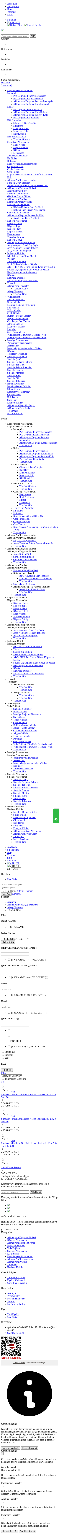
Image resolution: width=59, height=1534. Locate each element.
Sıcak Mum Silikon (16, 261)
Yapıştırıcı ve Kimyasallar (19, 343)
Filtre (3, 1073)
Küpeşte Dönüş (14, 239)
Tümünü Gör (25, 445)
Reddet (21, 1437)
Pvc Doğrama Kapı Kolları (26, 117)
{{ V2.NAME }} (29, 977)
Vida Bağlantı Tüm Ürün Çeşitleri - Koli (26, 334)
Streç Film (12, 400)
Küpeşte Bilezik (15, 231)
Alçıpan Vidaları (15, 324)
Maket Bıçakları (15, 413)
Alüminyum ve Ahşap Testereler (22, 904)
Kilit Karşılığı (19, 134)
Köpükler (11, 275)
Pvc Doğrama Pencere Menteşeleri (29, 96)
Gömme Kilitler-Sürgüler (25, 123)
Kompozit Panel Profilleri (19, 201)
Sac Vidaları (13, 307)
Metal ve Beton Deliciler (19, 386)
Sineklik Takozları (16, 381)
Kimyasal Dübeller (16, 277)
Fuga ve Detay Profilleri (18, 182)
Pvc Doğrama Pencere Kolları (27, 109)
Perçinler (11, 329)
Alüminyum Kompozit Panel (21, 242)
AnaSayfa (12, 3)
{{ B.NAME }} (28, 995)
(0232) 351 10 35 (15, 1332)
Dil (8, 868)
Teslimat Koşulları (16, 1277)
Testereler (11, 283)
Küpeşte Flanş (14, 229)
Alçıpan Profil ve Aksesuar (20, 1259)
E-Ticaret (22, 1363)
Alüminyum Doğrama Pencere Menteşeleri (33, 101)
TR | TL (15, 863)
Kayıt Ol (16, 893)
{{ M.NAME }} (28, 1013)
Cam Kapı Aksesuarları (18, 142)
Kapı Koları (19, 144)
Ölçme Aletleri (14, 394)
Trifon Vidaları (14, 310)
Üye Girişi (12, 879)
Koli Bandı (12, 397)
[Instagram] (8, 1211)
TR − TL (15, 22)
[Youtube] (8, 1208)
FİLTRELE (6, 1070)
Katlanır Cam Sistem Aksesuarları (29, 210)
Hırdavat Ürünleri (15, 383)
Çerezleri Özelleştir (10, 1448)
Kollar (10, 106)
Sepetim (11, 1301)
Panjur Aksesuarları (16, 136)
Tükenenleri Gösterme (15, 1079)
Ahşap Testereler (15, 291)
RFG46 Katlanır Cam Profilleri (28, 207)
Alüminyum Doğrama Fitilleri (21, 188)
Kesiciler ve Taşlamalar (18, 392)
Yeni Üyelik (13, 1314)
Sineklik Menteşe (15, 373)
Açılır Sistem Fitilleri (17, 191)
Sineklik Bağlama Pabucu (19, 362)
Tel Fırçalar (12, 411)
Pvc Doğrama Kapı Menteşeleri (28, 98)
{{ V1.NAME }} (29, 959)
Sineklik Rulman (15, 370)
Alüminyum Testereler (18, 286)
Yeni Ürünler (13, 1296)
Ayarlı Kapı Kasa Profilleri (26, 218)
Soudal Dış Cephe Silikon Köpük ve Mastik (28, 269)
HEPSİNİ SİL (8, 942)
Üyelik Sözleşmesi (16, 1280)
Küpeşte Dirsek (14, 223)
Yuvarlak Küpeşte (15, 237)
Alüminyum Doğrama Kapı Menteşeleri (32, 104)
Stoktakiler (10, 1052)
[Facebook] (8, 1205)
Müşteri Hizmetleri (16, 1298)
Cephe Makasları (15, 166)
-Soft (16, 1363)
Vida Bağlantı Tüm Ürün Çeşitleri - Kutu (26, 337)
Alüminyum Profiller (17, 199)
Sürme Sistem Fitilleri (17, 193)
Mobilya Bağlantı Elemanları (21, 305)
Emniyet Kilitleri (21, 128)
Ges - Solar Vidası (16, 332)
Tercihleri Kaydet (27, 1531)
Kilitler (16, 150)
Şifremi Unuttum (25, 891)
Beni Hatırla (11, 891)
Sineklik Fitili (13, 378)
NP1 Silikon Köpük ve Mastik (21, 256)
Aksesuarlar (13, 345)
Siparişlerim (13, 6)
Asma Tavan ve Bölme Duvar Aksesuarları (27, 185)
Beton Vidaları (14, 302)
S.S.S (10, 14)
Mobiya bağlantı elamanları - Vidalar (24, 348)
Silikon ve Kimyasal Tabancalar (22, 280)
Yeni (7, 1058)
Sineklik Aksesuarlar (17, 356)
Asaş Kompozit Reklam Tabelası (23, 248)
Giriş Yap (6, 894)
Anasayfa (11, 902)
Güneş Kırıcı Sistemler (18, 212)
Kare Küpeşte (13, 234)
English (38, 25)
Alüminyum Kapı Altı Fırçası (21, 405)
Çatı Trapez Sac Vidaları (19, 321)
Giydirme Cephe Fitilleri (19, 196)
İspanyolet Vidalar (16, 326)
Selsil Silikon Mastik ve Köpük (22, 264)
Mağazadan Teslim (16, 1304)
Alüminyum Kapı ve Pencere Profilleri (25, 215)
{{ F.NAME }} (28, 1046)
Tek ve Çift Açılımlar (17, 155)
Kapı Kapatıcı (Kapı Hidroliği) (22, 163)
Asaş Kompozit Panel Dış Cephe (23, 245)
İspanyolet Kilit (20, 131)
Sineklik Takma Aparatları (19, 367)
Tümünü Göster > (21, 139)
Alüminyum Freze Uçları (19, 408)
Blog (9, 9)
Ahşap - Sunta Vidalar (17, 318)
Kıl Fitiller (12, 158)
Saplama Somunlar (16, 299)
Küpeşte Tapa (13, 226)
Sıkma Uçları (13, 389)
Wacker (11, 258)
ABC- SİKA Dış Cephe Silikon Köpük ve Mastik (31, 267)
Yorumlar (11, 12)
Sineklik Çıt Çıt (14, 359)
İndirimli (9, 1055)
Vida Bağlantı (13, 296)
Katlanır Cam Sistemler (18, 204)
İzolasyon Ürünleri (16, 253)
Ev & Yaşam (13, 1253)
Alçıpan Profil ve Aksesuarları (21, 180)
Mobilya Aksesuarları (17, 340)
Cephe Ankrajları (15, 169)
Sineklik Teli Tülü (16, 364)
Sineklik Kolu (14, 375)
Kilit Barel (18, 125)
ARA (33, 36)
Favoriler (11, 19)
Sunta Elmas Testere (11, 1167)
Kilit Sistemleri (14, 120)
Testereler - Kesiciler (17, 354)
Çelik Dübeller (14, 313)
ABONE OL (36, 1192)
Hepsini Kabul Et (29, 1448)
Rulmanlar (12, 161)
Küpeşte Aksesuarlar (17, 220)
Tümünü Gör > (20, 288)
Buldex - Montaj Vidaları (19, 315)
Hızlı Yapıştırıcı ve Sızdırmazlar (22, 272)
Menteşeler (12, 93)
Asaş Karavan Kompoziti (19, 250)
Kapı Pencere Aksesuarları (20, 90)
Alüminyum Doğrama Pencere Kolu (30, 115)
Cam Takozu (13, 172)
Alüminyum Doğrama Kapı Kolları (30, 112)
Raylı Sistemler (20, 147)
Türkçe (20, 25)
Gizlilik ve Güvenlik (17, 1283)
